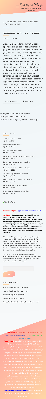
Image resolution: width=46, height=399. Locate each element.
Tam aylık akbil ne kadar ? (12, 139)
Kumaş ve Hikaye (31, 5)
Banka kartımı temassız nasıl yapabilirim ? (17, 162)
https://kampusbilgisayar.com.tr (14, 119)
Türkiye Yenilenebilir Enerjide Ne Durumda (17, 302)
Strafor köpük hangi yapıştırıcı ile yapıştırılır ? (18, 179)
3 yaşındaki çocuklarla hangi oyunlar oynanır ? (19, 156)
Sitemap (34, 119)
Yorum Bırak (29, 101)
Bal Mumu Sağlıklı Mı (10, 295)
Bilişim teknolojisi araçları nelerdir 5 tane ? (17, 191)
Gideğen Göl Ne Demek (21, 33)
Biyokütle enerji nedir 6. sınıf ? (13, 150)
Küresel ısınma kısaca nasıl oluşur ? (15, 185)
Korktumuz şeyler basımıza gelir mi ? (15, 174)
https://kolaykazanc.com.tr (12, 116)
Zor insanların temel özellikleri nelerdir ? (16, 168)
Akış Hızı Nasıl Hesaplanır (11, 287)
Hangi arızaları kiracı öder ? (12, 144)
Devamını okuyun (12, 101)
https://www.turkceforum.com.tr (15, 113)
